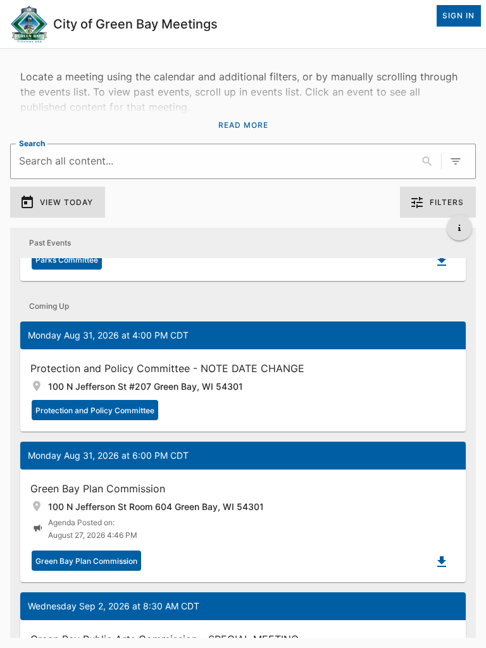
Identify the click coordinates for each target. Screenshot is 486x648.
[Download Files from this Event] (442, 261)
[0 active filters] (455, 161)
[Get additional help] (459, 227)
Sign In (458, 15)
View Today (66, 202)
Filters (447, 202)
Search (32, 143)
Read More (243, 125)
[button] (243, 376)
